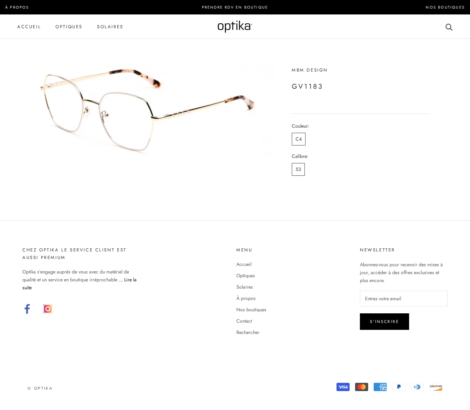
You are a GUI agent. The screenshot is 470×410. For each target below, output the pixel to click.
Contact (244, 320)
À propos (246, 298)
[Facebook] (27, 309)
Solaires (110, 26)
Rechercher (247, 332)
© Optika (40, 388)
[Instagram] (48, 309)
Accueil (29, 26)
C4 (299, 139)
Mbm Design (310, 70)
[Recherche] (449, 26)
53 (298, 169)
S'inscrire (384, 322)
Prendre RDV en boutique (235, 7)
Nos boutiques (251, 309)
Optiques (69, 26)
